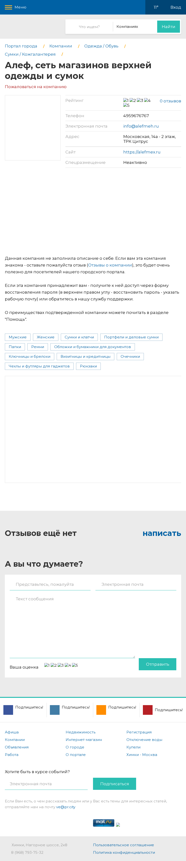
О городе (75, 747)
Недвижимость (80, 732)
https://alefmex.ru (142, 152)
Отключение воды (144, 739)
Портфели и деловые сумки (131, 337)
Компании (15, 739)
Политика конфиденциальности (124, 852)
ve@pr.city (65, 807)
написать (162, 533)
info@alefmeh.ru (141, 126)
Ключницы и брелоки (29, 356)
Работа (11, 754)
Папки (15, 346)
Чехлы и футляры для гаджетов (39, 366)
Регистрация (139, 732)
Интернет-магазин (84, 739)
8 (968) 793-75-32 (27, 852)
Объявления (17, 747)
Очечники (130, 356)
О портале (76, 754)
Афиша (12, 732)
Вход (175, 7)
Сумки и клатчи (79, 337)
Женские (45, 337)
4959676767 (136, 115)
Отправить (157, 664)
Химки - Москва (141, 754)
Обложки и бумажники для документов (92, 346)
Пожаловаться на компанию (36, 86)
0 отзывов (170, 101)
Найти (168, 26)
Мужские (18, 337)
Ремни (37, 346)
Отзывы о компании (110, 265)
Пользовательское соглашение (123, 845)
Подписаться (114, 783)
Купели (133, 747)
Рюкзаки (88, 366)
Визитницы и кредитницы (85, 356)
